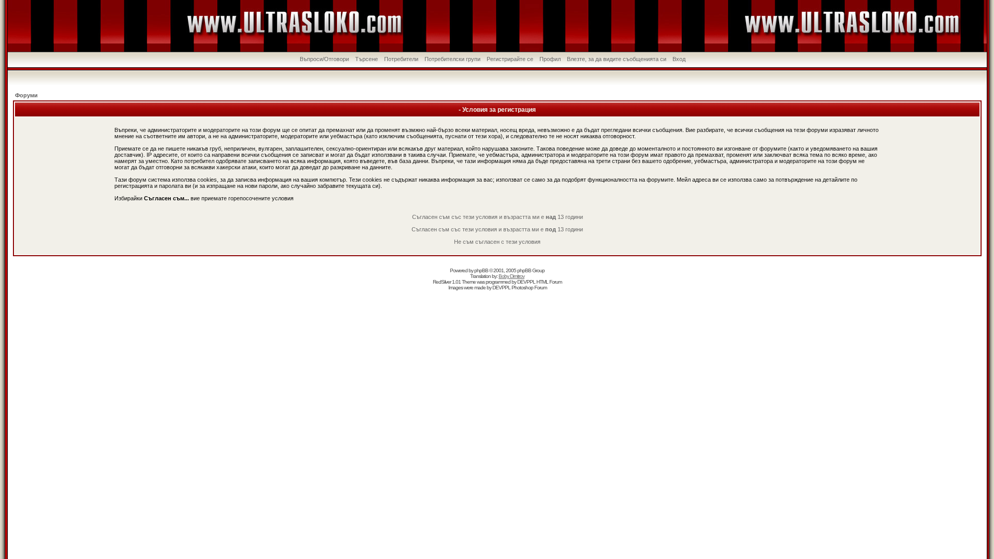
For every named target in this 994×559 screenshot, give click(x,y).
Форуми (26, 95)
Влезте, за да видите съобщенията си (616, 59)
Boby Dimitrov (511, 276)
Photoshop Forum (529, 287)
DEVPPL (526, 282)
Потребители (401, 59)
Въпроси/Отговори (324, 59)
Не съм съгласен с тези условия (497, 242)
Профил (550, 59)
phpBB (481, 270)
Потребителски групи (452, 59)
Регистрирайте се (510, 59)
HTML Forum (549, 282)
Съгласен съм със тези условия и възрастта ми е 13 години (497, 217)
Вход (679, 59)
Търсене (366, 59)
